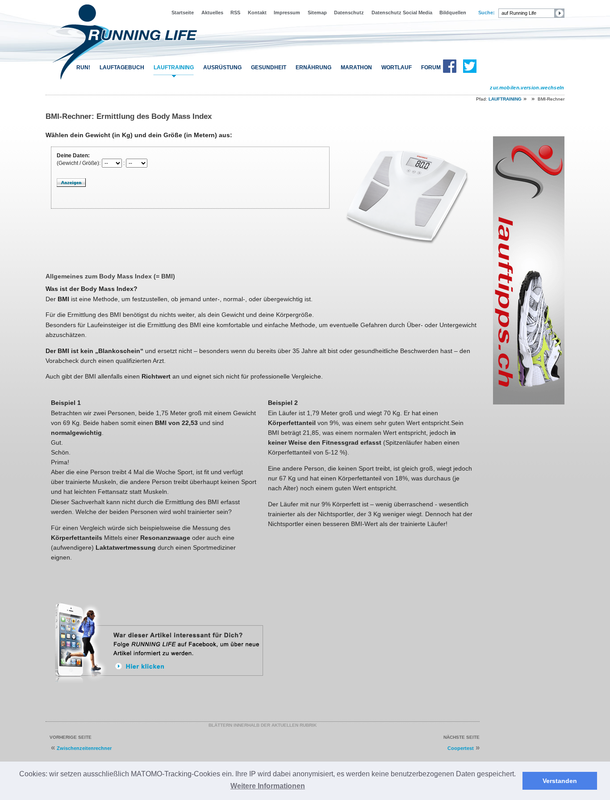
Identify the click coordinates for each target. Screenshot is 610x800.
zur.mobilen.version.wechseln (527, 87)
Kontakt (257, 12)
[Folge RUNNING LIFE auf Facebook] (160, 686)
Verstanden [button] (560, 780)
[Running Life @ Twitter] (469, 71)
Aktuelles (212, 12)
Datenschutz (349, 12)
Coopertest (460, 748)
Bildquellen (452, 12)
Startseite (182, 12)
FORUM (431, 67)
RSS (235, 12)
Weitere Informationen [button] (267, 786)
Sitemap (317, 12)
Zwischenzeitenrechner (84, 748)
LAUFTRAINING (174, 67)
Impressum (287, 12)
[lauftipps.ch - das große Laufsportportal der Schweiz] (528, 403)
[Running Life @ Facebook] (449, 71)
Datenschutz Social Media (402, 12)
